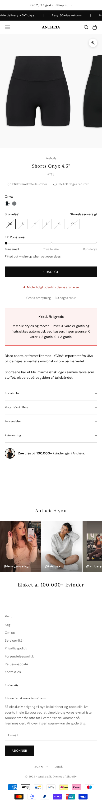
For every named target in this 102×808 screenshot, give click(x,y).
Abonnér (19, 751)
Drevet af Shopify (65, 776)
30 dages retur (65, 298)
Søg (7, 625)
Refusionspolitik (16, 664)
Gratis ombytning (38, 298)
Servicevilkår (14, 640)
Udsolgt (51, 272)
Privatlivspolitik (16, 648)
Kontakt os (13, 672)
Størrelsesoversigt (83, 214)
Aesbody (51, 158)
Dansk (59, 766)
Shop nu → (64, 5)
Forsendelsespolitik (19, 656)
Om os (10, 632)
